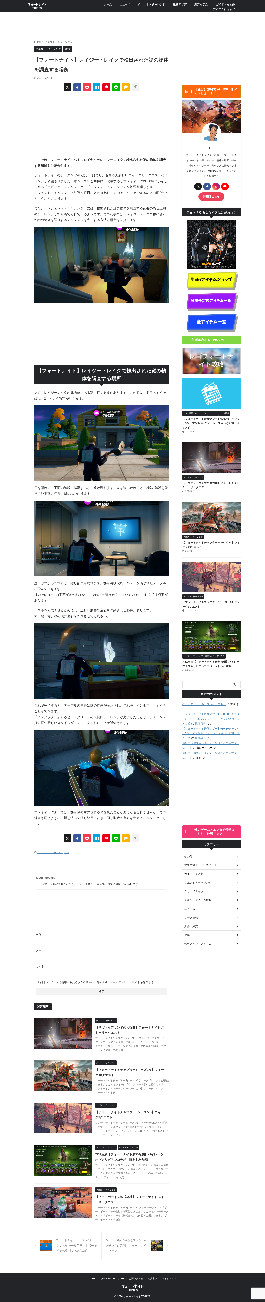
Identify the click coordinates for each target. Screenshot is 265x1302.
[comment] (126, 87)
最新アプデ (180, 4)
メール (40, 950)
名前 (39, 934)
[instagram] (216, 186)
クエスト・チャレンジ (151, 4)
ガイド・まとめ (225, 4)
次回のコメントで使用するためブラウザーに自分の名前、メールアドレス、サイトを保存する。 (98, 982)
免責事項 (152, 1278)
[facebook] (77, 87)
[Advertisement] (101, 124)
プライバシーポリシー (112, 1278)
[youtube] (225, 186)
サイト (40, 966)
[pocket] (87, 87)
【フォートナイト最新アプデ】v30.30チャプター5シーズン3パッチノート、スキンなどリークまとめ (211, 719)
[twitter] (67, 87)
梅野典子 (200, 723)
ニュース (125, 4)
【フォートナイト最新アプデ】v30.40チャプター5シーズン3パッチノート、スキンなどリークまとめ (211, 423)
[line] (116, 87)
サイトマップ (169, 1278)
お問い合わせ (136, 1278)
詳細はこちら (211, 196)
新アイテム (201, 4)
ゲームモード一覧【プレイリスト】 (204, 704)
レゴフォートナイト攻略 (211, 360)
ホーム (108, 4)
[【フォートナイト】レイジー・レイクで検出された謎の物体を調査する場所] (96, 87)
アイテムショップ (224, 9)
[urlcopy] (135, 87)
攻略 (66, 852)
